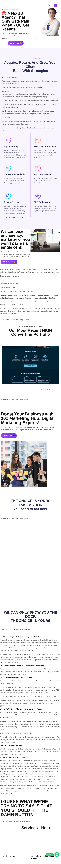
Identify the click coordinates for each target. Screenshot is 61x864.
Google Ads (25, 844)
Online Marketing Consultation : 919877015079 (46, 850)
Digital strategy (11, 146)
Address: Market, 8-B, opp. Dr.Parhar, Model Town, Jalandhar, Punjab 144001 (50, 840)
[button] (30, 637)
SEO (22, 839)
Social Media (25, 837)
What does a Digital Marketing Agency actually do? (19, 637)
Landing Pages (26, 834)
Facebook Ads (25, 842)
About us (44, 837)
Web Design (25, 832)
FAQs (43, 832)
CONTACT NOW (9, 160)
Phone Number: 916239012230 (46, 845)
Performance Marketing (45, 146)
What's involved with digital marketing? (15, 757)
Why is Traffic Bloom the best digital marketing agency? (21, 709)
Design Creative (11, 202)
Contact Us (44, 834)
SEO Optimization (42, 202)
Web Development (43, 174)
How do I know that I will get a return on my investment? (22, 666)
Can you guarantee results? (11, 746)
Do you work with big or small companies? (17, 677)
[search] (50, 6)
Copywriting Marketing (15, 174)
